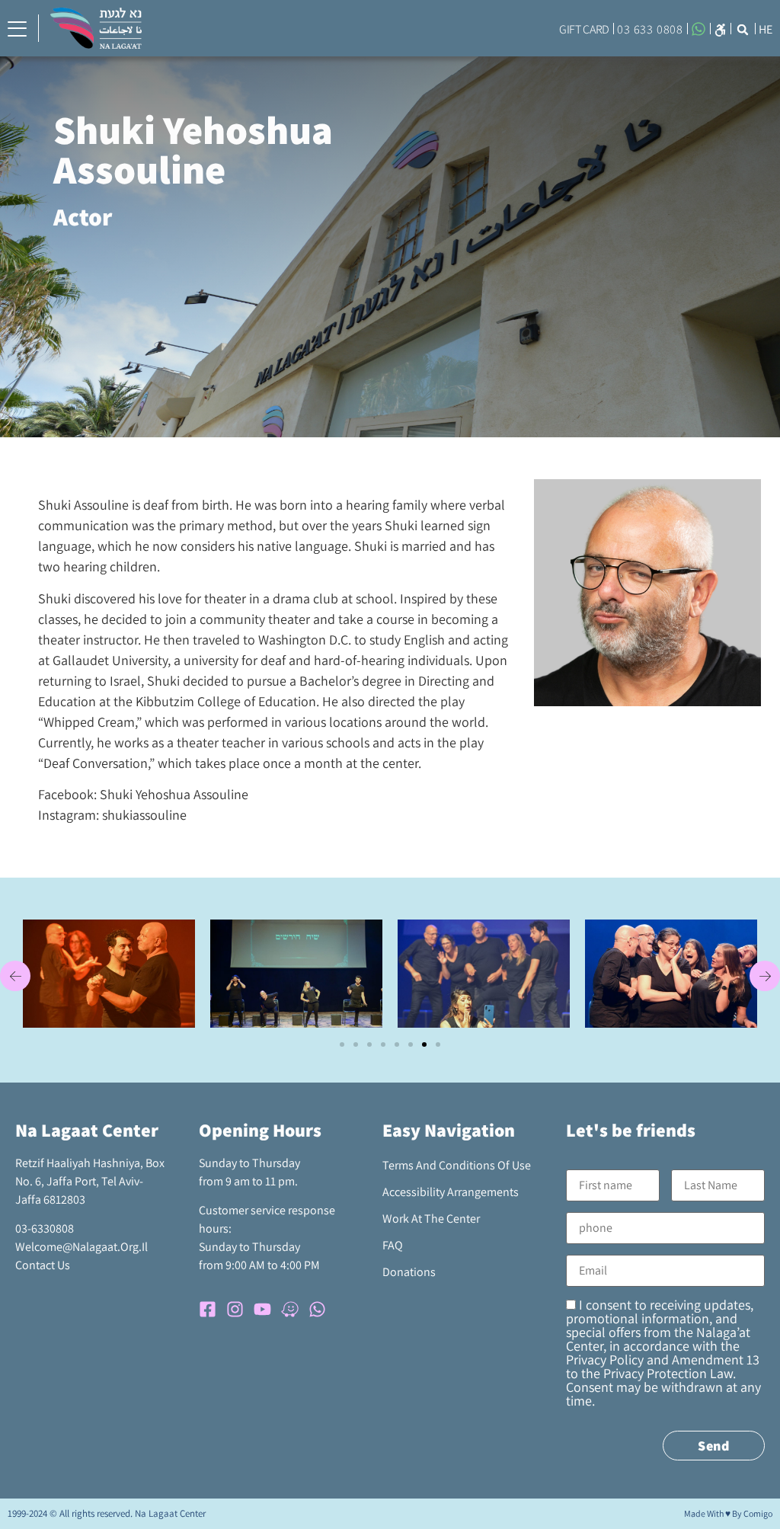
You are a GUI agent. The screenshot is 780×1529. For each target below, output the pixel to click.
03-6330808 (44, 1228)
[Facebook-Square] (207, 1309)
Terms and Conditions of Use (456, 1165)
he (765, 29)
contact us (42, 1265)
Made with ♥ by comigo (728, 1513)
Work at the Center (431, 1219)
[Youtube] (262, 1309)
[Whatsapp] (317, 1309)
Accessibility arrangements (450, 1192)
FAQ (392, 1245)
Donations (409, 1272)
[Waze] (290, 1309)
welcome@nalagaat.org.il (81, 1247)
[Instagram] (235, 1309)
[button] (720, 28)
